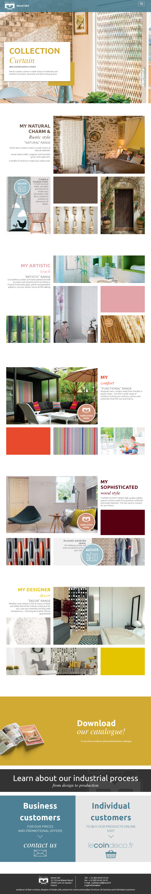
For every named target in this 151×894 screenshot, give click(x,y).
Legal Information (92, 885)
